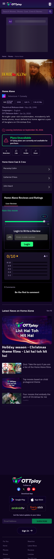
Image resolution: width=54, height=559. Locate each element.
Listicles (31, 554)
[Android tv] (18, 508)
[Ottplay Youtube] (34, 489)
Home (5, 545)
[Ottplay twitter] (24, 489)
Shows (5, 554)
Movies (5, 550)
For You (6, 541)
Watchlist (31, 541)
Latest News (32, 545)
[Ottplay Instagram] (29, 489)
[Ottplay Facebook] (19, 489)
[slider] (44, 221)
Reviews (31, 550)
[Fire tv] (37, 508)
